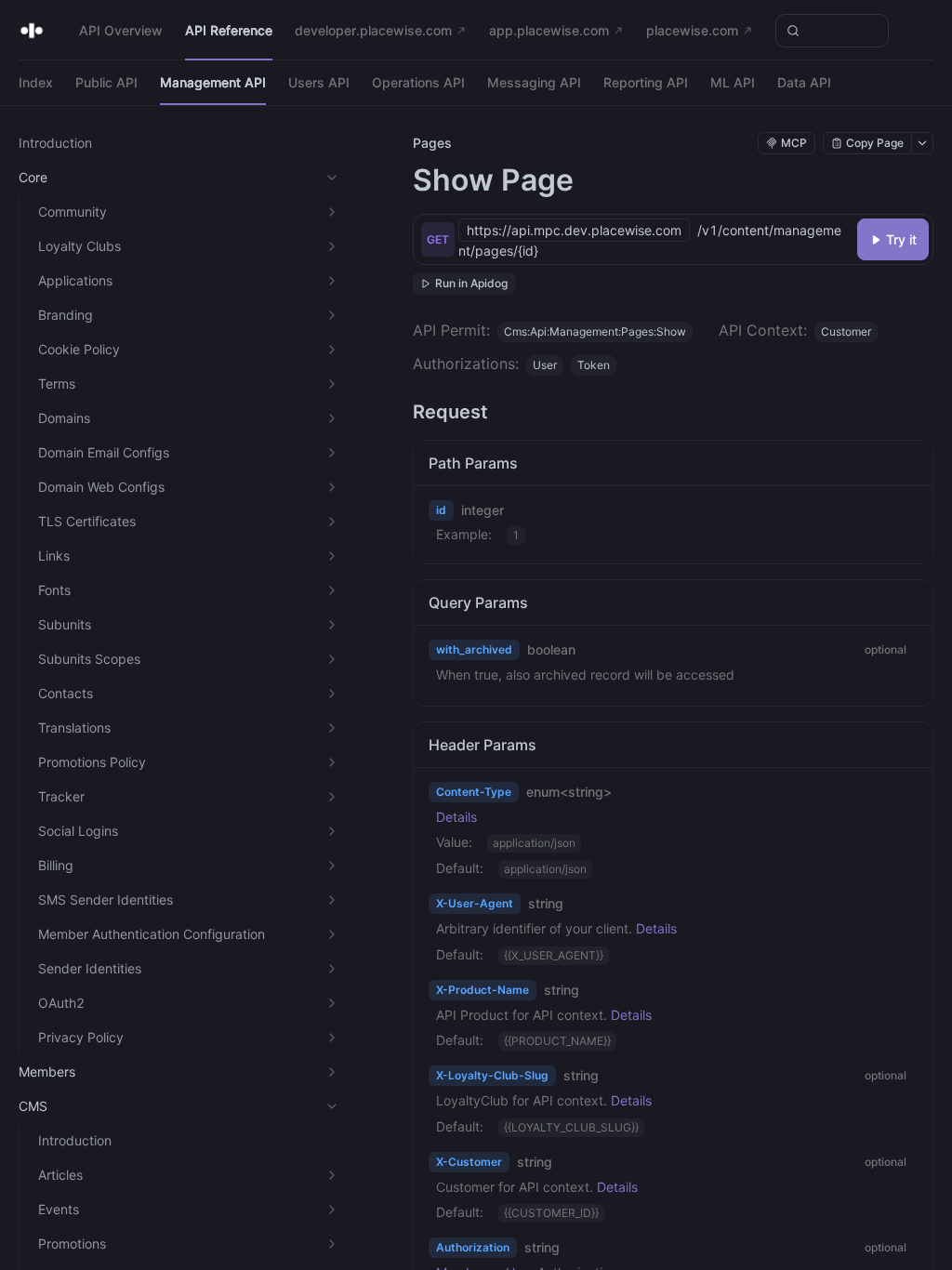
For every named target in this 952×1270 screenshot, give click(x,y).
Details (456, 817)
